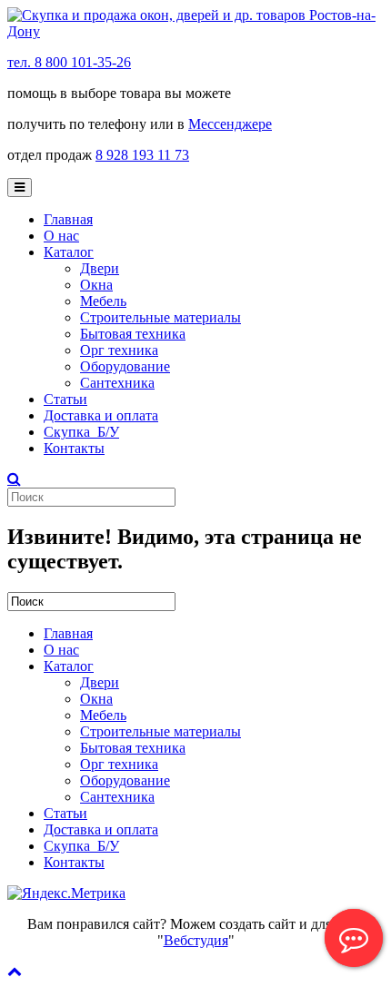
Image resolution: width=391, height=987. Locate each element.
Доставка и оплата (101, 415)
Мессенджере (230, 124)
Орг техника (119, 350)
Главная (68, 219)
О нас (61, 235)
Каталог (69, 252)
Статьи (65, 399)
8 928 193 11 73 (142, 155)
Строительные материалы (160, 317)
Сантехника (117, 382)
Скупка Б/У (81, 431)
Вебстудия (196, 940)
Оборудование (125, 366)
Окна (96, 284)
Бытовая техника (132, 333)
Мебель (103, 301)
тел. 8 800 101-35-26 (69, 62)
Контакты (74, 448)
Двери (99, 268)
